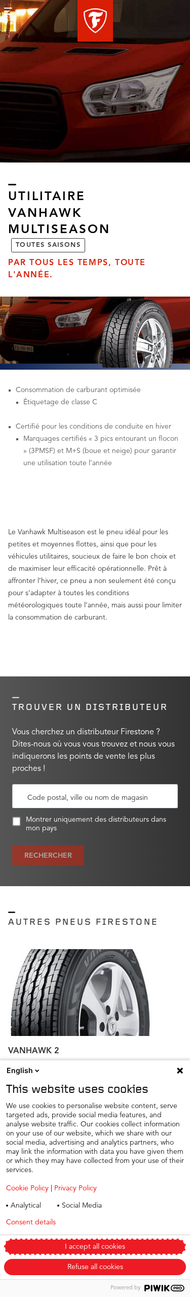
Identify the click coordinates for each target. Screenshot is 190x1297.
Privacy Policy (75, 1188)
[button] (95, 21)
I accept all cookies (95, 1246)
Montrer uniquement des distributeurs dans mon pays (96, 824)
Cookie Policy (27, 1188)
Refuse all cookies (95, 1267)
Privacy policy (105, 1222)
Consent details (31, 1222)
